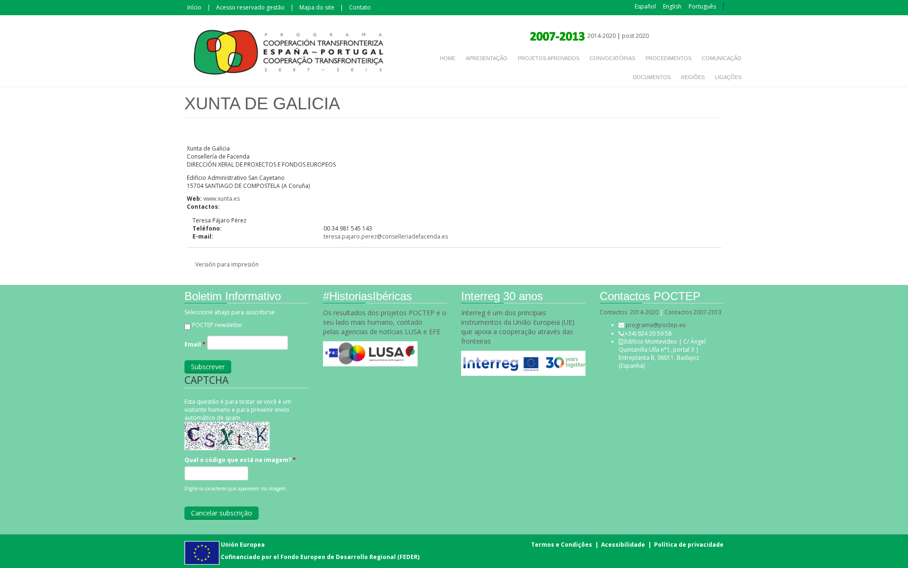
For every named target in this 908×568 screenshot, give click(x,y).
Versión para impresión (227, 264)
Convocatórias (612, 58)
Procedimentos (668, 58)
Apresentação (486, 58)
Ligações (728, 77)
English (672, 6)
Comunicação (722, 58)
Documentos (652, 77)
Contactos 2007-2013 (693, 312)
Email (195, 344)
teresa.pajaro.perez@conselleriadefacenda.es (385, 236)
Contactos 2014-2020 (629, 312)
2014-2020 (601, 36)
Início (194, 7)
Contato (360, 7)
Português (702, 6)
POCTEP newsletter (217, 325)
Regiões (693, 77)
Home (447, 58)
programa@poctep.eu (656, 325)
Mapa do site (316, 7)
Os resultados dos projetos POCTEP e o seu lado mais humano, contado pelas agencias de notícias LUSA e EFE (384, 322)
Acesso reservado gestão (250, 7)
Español (645, 6)
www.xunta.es (221, 199)
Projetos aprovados (548, 58)
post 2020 (635, 36)
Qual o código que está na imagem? (240, 460)
